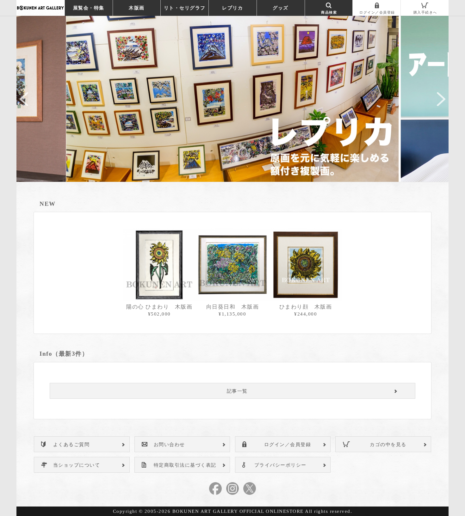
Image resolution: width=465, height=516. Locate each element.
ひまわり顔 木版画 (305, 307)
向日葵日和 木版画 (232, 307)
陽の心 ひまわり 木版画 (159, 307)
